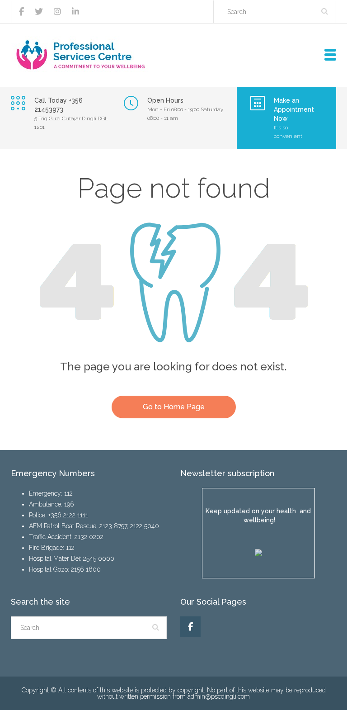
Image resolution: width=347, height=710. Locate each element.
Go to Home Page (174, 406)
